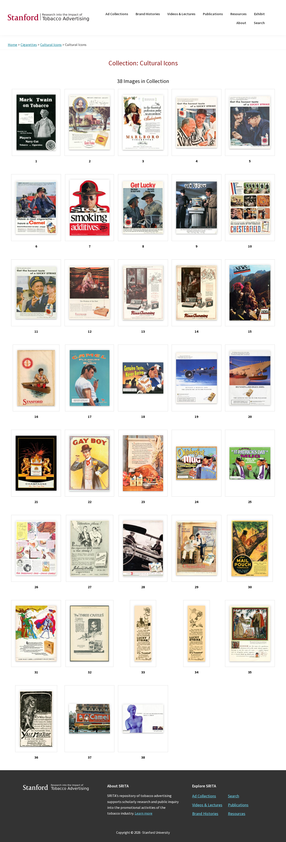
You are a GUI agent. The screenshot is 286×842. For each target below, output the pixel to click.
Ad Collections (204, 796)
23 (143, 501)
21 (36, 501)
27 (89, 587)
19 (196, 416)
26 (36, 587)
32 (89, 672)
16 (36, 416)
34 (196, 672)
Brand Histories (205, 813)
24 (196, 501)
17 (89, 416)
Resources (236, 813)
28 (143, 587)
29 (196, 587)
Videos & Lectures (207, 804)
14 (196, 331)
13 (143, 331)
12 (89, 331)
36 (36, 757)
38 (143, 757)
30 (250, 587)
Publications (238, 804)
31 (36, 672)
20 (250, 416)
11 (36, 331)
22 (89, 501)
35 (250, 672)
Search (233, 796)
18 (143, 416)
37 (89, 757)
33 (143, 672)
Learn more (143, 813)
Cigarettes (29, 44)
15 (250, 331)
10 (250, 246)
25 (250, 501)
